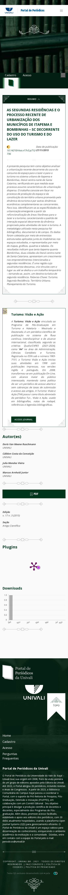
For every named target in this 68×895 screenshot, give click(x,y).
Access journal (24, 419)
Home (6, 735)
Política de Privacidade (40, 867)
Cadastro (10, 75)
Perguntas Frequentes (10, 756)
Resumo (32, 99)
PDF (35, 494)
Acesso (27, 75)
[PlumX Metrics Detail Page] (34, 566)
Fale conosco (34, 864)
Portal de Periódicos (32, 10)
